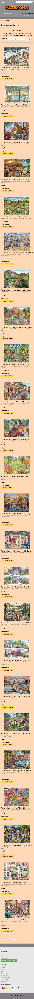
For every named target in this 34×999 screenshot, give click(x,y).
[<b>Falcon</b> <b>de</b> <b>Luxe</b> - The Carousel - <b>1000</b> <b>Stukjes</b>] (17, 168)
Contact (3, 954)
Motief (2, 969)
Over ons (3, 956)
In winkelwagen (8, 79)
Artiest (2, 971)
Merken (3, 967)
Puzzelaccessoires (5, 977)
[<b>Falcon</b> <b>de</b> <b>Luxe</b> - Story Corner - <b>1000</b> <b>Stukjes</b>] (16, 428)
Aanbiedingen (4, 975)
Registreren (9, 13)
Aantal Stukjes (4, 973)
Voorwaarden (4, 958)
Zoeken (31, 2)
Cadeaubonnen (4, 979)
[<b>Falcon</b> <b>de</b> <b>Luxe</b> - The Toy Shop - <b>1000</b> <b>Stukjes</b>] (17, 909)
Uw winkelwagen (27, 13)
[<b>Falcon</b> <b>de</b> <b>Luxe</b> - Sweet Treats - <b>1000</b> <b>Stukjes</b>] (17, 94)
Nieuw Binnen (4, 981)
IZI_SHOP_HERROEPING (9, 961)
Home (2, 20)
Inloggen (3, 13)
